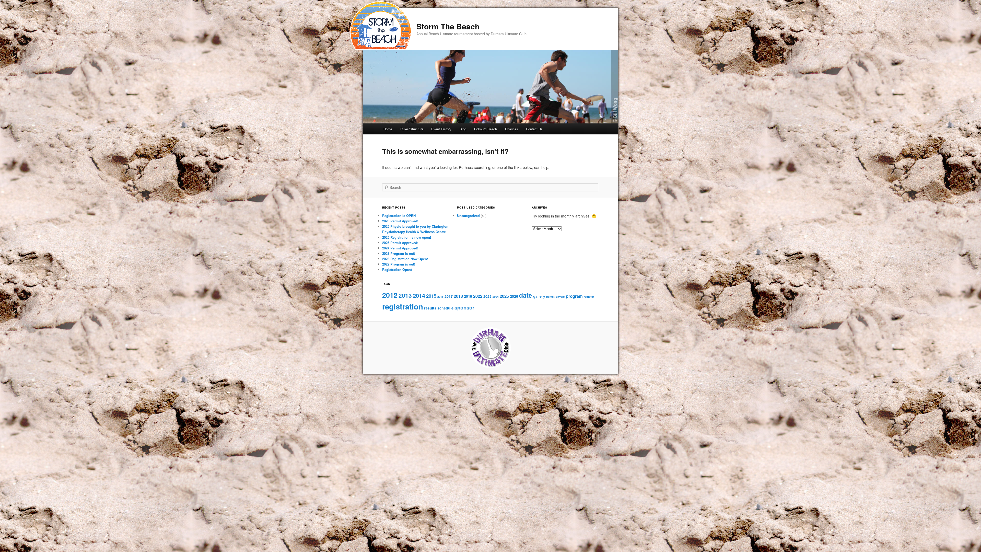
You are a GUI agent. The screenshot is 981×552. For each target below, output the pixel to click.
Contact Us (534, 128)
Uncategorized (468, 215)
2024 (496, 296)
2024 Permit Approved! (400, 248)
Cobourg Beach (485, 128)
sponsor (464, 307)
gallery (539, 296)
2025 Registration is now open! (406, 237)
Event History (441, 128)
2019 (468, 296)
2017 (449, 296)
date (525, 295)
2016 (440, 296)
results (430, 307)
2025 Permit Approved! (400, 242)
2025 (504, 296)
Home (387, 128)
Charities (511, 128)
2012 (390, 295)
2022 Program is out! (398, 264)
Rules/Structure (411, 128)
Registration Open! (397, 269)
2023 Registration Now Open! (405, 258)
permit (550, 296)
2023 (487, 296)
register (589, 296)
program (574, 296)
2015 (431, 295)
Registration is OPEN (399, 215)
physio (560, 296)
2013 (405, 295)
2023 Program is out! (398, 253)
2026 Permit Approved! (400, 220)
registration (402, 306)
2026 (514, 296)
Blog (463, 128)
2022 (477, 296)
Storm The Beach (448, 26)
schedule (445, 307)
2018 (458, 296)
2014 (419, 296)
